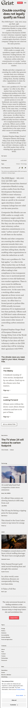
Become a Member (6, 674)
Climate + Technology (21, 163)
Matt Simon (4, 515)
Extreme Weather (5, 637)
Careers (3, 656)
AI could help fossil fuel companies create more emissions (10, 487)
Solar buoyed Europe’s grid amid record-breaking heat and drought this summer (13, 566)
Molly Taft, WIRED (5, 493)
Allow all (14, 700)
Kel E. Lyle (4, 591)
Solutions (3, 633)
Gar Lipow (4, 156)
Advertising (4, 676)
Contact (3, 653)
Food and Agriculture (6, 639)
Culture (12, 449)
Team (2, 651)
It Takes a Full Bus (8, 589)
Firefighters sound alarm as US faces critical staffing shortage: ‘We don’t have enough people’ (13, 553)
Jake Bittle (4, 505)
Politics (3, 630)
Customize (13, 704)
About (3, 649)
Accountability (5, 635)
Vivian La (3, 525)
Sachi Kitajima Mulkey (7, 584)
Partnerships (4, 658)
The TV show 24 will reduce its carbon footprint (12, 442)
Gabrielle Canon (5, 559)
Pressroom (4, 660)
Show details (19, 695)
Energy (3, 628)
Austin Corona (5, 571)
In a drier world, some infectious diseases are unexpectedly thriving (10, 579)
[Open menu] (25, 3)
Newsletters (4, 670)
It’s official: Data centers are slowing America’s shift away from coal (12, 500)
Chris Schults (4, 449)
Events (3, 672)
